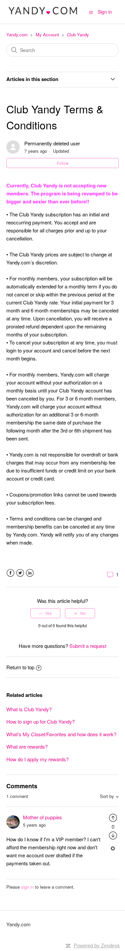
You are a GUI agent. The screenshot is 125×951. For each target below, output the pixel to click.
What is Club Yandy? (29, 709)
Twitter (20, 573)
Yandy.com (17, 34)
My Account (47, 34)
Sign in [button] (105, 11)
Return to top (20, 667)
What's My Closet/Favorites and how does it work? (61, 734)
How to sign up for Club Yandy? (40, 721)
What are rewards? (27, 746)
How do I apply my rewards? (37, 759)
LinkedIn (30, 573)
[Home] (43, 14)
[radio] (45, 613)
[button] (91, 12)
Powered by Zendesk (97, 945)
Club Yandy (78, 34)
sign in (27, 887)
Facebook (10, 573)
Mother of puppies (42, 817)
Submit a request (87, 645)
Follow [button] (63, 163)
